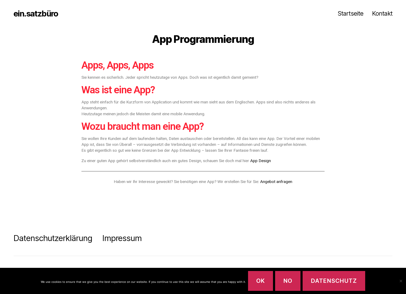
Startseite (350, 13)
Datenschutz (334, 280)
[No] (401, 281)
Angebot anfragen (276, 181)
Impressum (122, 238)
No (287, 280)
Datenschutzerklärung (53, 238)
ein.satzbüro (36, 13)
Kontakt (382, 13)
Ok (260, 280)
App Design (260, 160)
